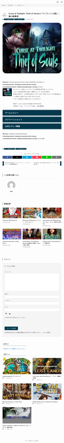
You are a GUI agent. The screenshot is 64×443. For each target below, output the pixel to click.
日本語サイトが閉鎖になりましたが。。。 (16, 348)
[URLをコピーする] (56, 157)
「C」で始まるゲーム (8, 19)
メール (7, 300)
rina (11, 191)
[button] (7, 157)
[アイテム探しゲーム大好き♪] (2, 2)
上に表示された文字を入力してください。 (16, 317)
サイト (6, 307)
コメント (8, 272)
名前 (6, 294)
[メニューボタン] (62, 2)
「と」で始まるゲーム (19, 19)
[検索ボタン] (58, 2)
